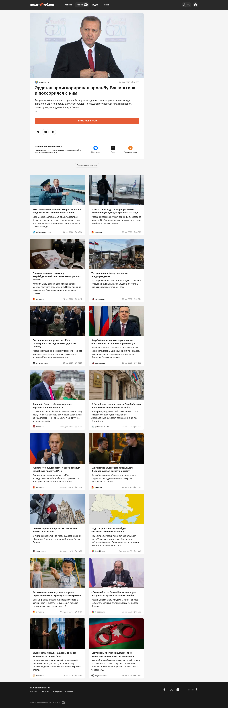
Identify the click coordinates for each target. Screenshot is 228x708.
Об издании (57, 691)
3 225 (80, 363)
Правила (69, 691)
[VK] (171, 689)
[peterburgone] (34, 363)
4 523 (138, 232)
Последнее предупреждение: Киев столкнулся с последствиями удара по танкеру (54, 343)
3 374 (138, 299)
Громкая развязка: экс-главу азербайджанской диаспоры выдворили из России (57, 276)
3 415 (80, 299)
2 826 (80, 487)
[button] (38, 132)
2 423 (80, 612)
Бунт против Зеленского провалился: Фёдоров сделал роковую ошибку (112, 469)
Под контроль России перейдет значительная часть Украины (108, 530)
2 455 (80, 551)
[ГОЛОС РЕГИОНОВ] (92, 675)
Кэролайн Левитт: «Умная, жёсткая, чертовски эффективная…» (52, 405)
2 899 (138, 427)
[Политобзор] (42, 4)
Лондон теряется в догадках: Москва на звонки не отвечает (55, 530)
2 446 (138, 551)
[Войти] (195, 4)
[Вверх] (193, 689)
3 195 (138, 363)
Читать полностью (87, 121)
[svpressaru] (92, 299)
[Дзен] (178, 689)
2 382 (138, 612)
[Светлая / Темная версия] (186, 4)
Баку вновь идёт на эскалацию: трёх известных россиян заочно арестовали (112, 654)
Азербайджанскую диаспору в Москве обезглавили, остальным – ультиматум (113, 342)
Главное (68, 5)
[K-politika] (36, 82)
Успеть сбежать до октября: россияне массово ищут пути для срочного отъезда (114, 211)
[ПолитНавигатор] (34, 232)
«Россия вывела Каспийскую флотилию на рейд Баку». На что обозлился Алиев (57, 211)
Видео (95, 5)
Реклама (33, 691)
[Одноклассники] (164, 689)
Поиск (106, 5)
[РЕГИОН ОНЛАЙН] (92, 232)
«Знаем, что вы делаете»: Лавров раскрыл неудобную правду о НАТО (56, 469)
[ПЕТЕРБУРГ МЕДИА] (92, 426)
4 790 (80, 232)
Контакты (45, 691)
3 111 (80, 427)
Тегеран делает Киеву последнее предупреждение (109, 275)
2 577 (138, 487)
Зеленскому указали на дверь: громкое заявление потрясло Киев (54, 654)
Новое (82, 5)
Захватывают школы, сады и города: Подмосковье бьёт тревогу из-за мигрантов (57, 594)
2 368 (80, 675)
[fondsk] (34, 426)
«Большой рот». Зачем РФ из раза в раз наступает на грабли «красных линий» (113, 594)
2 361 (138, 675)
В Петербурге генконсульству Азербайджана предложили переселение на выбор (116, 405)
